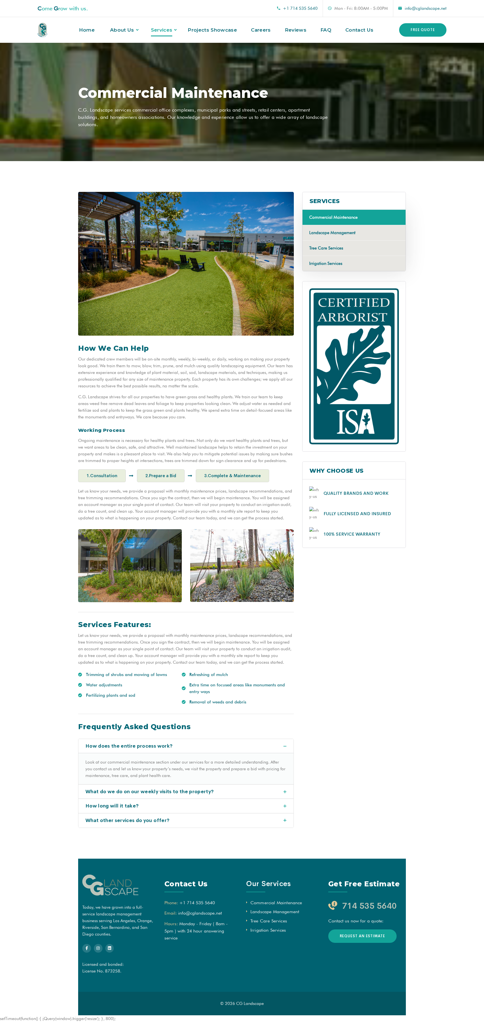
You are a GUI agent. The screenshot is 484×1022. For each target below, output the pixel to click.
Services (162, 30)
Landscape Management (332, 232)
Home (87, 30)
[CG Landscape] (43, 30)
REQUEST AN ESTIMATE (362, 936)
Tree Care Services (326, 248)
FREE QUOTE (423, 29)
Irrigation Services (325, 263)
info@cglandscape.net (425, 8)
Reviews (295, 30)
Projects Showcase (212, 30)
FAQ (325, 30)
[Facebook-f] (86, 948)
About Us (122, 30)
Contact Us (359, 30)
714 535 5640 (369, 906)
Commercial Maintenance (333, 217)
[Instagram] (98, 948)
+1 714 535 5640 (300, 8)
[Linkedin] (109, 948)
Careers (261, 30)
